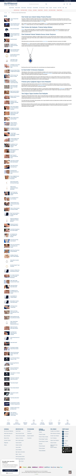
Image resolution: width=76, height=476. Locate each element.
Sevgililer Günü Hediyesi (54, 431)
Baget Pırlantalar (11, 7)
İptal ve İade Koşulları (20, 440)
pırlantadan (42, 21)
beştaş (28, 43)
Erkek (63, 7)
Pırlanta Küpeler (29, 7)
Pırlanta (23, 29)
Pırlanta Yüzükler (17, 7)
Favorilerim (29, 438)
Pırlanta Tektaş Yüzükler (43, 436)
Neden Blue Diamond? (8, 433)
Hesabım (29, 431)
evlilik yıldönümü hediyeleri (47, 73)
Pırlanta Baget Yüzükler (43, 439)
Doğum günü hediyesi (41, 85)
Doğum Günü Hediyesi (54, 440)
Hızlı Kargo (30, 10)
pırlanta (45, 23)
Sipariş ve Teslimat (19, 438)
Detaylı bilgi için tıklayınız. (6, 468)
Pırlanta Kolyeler (23, 7)
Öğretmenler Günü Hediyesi (53, 446)
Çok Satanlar (35, 10)
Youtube (66, 436)
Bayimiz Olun (6, 438)
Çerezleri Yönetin (7, 440)
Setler (66, 7)
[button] (10, 473)
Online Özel (45, 10)
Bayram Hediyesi (53, 447)
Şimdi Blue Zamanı (16, 10)
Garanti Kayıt (18, 431)
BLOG (9, 12)
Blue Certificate (7, 435)
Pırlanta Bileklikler (35, 7)
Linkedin (66, 440)
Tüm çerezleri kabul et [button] (10, 470)
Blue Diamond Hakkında (8, 431)
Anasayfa (5, 12)
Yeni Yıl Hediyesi (53, 438)
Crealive (36, 474)
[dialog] (10, 467)
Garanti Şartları (18, 442)
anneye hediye (45, 41)
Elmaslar (47, 7)
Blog (65, 443)
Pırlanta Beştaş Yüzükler (43, 441)
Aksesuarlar (55, 7)
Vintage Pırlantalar (59, 10)
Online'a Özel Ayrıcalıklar (20, 435)
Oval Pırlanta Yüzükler (24, 10)
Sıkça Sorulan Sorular (20, 433)
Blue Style (67, 445)
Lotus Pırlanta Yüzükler (52, 10)
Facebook (67, 433)
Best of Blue (59, 7)
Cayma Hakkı (18, 447)
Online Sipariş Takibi (67, 0)
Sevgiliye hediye (62, 88)
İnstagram (67, 431)
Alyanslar (50, 7)
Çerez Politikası (18, 449)
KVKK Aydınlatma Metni (20, 456)
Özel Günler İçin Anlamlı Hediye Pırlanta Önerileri (18, 12)
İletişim (5, 445)
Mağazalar (6, 442)
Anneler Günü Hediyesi (54, 435)
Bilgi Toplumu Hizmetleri (20, 452)
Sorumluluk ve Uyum (20, 461)
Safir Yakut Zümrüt (42, 7)
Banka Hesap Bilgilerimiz (20, 458)
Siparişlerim (29, 433)
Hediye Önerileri (40, 10)
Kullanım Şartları (19, 445)
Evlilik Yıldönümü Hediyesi (55, 433)
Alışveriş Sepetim (30, 435)
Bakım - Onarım (18, 454)
